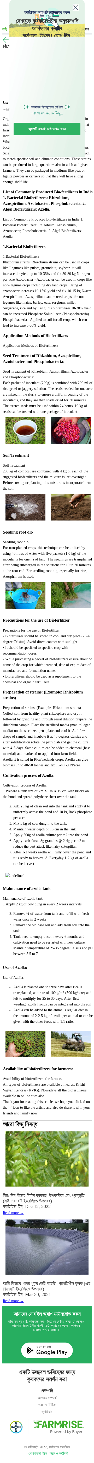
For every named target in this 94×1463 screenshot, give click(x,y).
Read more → (13, 1213)
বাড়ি (4, 29)
